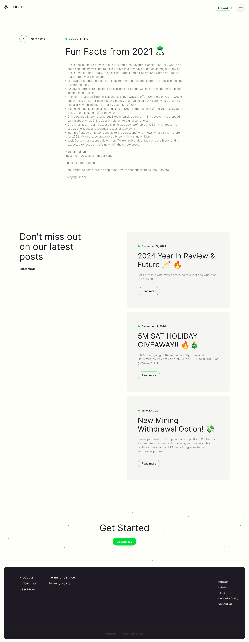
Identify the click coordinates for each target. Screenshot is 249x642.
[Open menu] (241, 7)
